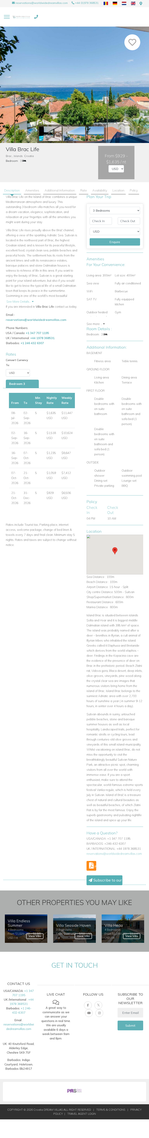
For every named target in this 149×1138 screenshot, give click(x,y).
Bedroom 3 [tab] (17, 384)
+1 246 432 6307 (32, 343)
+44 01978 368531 (87, 3)
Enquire (114, 242)
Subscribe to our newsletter (107, 880)
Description (12, 190)
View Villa (35, 936)
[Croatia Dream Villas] (21, 17)
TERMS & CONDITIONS (110, 1109)
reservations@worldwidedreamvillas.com (42, 3)
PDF (95, 867)
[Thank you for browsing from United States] (140, 3)
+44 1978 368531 (42, 338)
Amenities (32, 190)
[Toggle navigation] (7, 17)
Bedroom (12, 161)
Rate (83, 190)
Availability (99, 190)
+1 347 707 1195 (37, 333)
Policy (134, 190)
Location (118, 190)
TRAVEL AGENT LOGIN (81, 1113)
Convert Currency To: (17, 362)
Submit (130, 1025)
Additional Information (60, 190)
